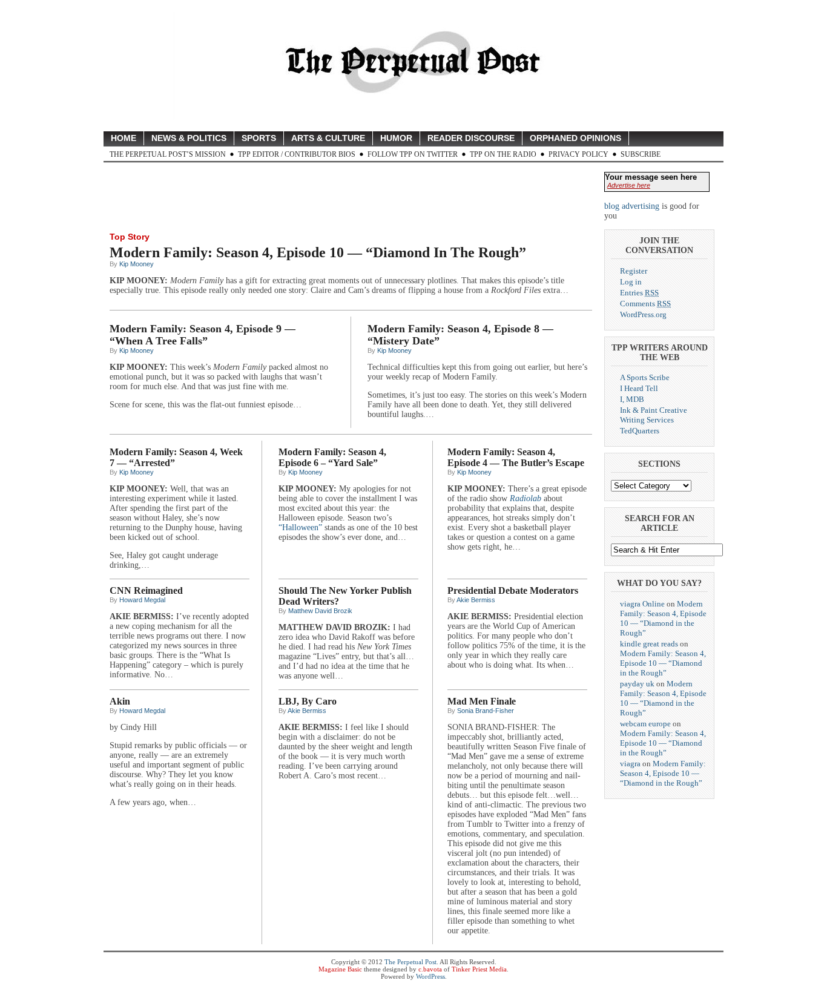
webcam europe (645, 723)
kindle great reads (649, 643)
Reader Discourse (471, 138)
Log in (631, 281)
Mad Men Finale (481, 701)
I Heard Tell (639, 388)
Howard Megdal (142, 599)
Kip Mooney (136, 264)
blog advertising (631, 206)
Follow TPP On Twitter (412, 154)
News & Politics (188, 138)
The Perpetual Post (410, 961)
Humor (396, 138)
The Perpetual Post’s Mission (168, 154)
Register (633, 270)
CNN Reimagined (146, 590)
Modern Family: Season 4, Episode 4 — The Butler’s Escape (515, 457)
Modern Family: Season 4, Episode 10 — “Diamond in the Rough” (318, 252)
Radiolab (525, 498)
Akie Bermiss (475, 599)
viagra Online (642, 603)
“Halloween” (300, 527)
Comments (645, 303)
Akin (120, 701)
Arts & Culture (328, 138)
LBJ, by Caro (307, 701)
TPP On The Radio (503, 154)
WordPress (430, 976)
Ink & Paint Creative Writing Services (653, 415)
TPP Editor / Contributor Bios (296, 154)
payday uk (637, 683)
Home (123, 138)
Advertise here (628, 185)
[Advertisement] (330, 196)
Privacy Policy (578, 154)
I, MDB (632, 399)
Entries (639, 292)
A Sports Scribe (645, 377)
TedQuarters (639, 430)
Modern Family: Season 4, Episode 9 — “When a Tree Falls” (202, 335)
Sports (259, 138)
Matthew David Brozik (320, 610)
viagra (630, 763)
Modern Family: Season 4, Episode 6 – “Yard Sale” (332, 457)
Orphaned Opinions (575, 138)
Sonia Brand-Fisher (485, 710)
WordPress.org (643, 314)
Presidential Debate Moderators (512, 590)
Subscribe (641, 154)
